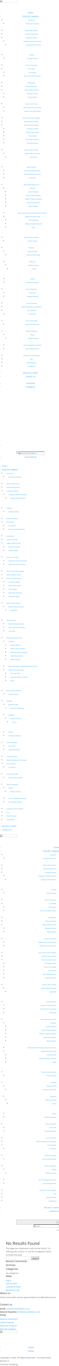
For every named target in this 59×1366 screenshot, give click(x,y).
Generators (32, 188)
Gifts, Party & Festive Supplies (31, 118)
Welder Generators (33, 206)
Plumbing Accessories (32, 282)
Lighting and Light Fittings (32, 216)
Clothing (31, 55)
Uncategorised (31, 366)
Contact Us (30, 376)
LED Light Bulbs (33, 220)
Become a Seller (30, 372)
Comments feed (13, 1286)
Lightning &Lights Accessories (33, 224)
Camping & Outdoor (31, 37)
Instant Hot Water (32, 251)
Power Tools (32, 293)
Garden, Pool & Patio (31, 104)
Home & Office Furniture (31, 150)
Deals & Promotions (31, 65)
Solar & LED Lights (31, 321)
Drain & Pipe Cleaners (32, 132)
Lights (33, 227)
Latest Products (7, 1322)
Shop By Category (31, 16)
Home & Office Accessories (32, 153)
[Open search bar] (30, 449)
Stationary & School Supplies (31, 355)
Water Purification (31, 362)
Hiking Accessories (33, 338)
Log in (8, 1280)
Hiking (32, 335)
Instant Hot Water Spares (33, 255)
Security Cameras (32, 241)
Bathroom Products (33, 265)
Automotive (31, 20)
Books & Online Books (31, 34)
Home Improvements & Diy (31, 184)
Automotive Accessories (32, 23)
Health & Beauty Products (31, 121)
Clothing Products (32, 58)
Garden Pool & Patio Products (32, 111)
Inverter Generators (33, 192)
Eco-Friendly (31, 69)
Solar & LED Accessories (32, 324)
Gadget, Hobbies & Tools (31, 90)
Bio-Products (32, 72)
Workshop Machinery (32, 296)
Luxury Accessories (31, 303)
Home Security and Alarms (31, 237)
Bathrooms (32, 261)
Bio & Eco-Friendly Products (32, 76)
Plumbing (31, 247)
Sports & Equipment (31, 331)
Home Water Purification (32, 139)
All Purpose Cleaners (32, 129)
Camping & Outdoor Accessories (32, 41)
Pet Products (32, 314)
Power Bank (32, 178)
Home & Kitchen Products (31, 125)
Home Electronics (31, 167)
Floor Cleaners (32, 136)
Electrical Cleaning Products (32, 170)
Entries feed (11, 1283)
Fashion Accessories (31, 86)
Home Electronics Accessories (32, 174)
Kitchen (32, 279)
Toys (31, 359)
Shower (34, 269)
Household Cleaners (32, 143)
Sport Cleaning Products (32, 348)
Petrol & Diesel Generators (33, 195)
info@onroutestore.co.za (29, 1312)
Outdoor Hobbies (32, 97)
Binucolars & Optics (32, 93)
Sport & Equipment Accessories (32, 345)
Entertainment (31, 83)
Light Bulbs (33, 157)
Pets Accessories (31, 310)
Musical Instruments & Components (31, 307)
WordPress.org (12, 1290)
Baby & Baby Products (31, 30)
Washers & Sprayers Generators (33, 199)
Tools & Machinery (31, 289)
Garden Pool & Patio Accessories (32, 107)
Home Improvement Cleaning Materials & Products (32, 213)
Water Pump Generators (33, 202)
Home (30, 12)
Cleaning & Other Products (33, 45)
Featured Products (8, 1325)
